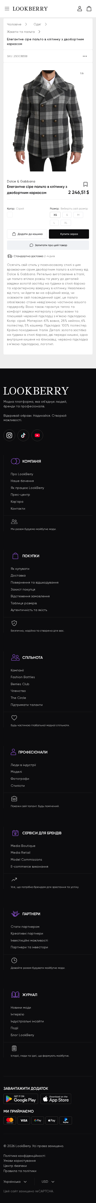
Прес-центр (20, 494)
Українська (12, 1181)
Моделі (16, 771)
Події (14, 1028)
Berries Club (20, 684)
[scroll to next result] (81, 120)
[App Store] (56, 1099)
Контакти (18, 508)
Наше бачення (22, 481)
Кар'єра (17, 501)
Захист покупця (23, 589)
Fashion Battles (23, 677)
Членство (18, 691)
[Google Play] (20, 1099)
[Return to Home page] (30, 8)
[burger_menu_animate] (6, 8)
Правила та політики (19, 1171)
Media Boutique (23, 846)
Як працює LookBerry (27, 488)
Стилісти (18, 785)
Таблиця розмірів (24, 603)
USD (45, 1181)
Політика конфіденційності (24, 1156)
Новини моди (21, 1007)
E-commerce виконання (29, 866)
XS (55, 215)
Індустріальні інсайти (27, 1021)
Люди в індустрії (23, 765)
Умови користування (19, 1160)
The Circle (18, 698)
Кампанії (17, 670)
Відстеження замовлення (30, 596)
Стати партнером (25, 926)
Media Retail (20, 852)
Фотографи (20, 778)
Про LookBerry (22, 474)
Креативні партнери (27, 933)
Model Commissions (26, 859)
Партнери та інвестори (29, 947)
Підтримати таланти (27, 705)
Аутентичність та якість (29, 610)
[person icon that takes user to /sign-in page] (79, 8)
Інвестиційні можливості (29, 940)
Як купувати (20, 569)
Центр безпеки (15, 1166)
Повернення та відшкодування (34, 582)
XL (65, 222)
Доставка (18, 575)
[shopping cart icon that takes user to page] (89, 8)
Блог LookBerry (22, 1035)
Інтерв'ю (17, 1014)
